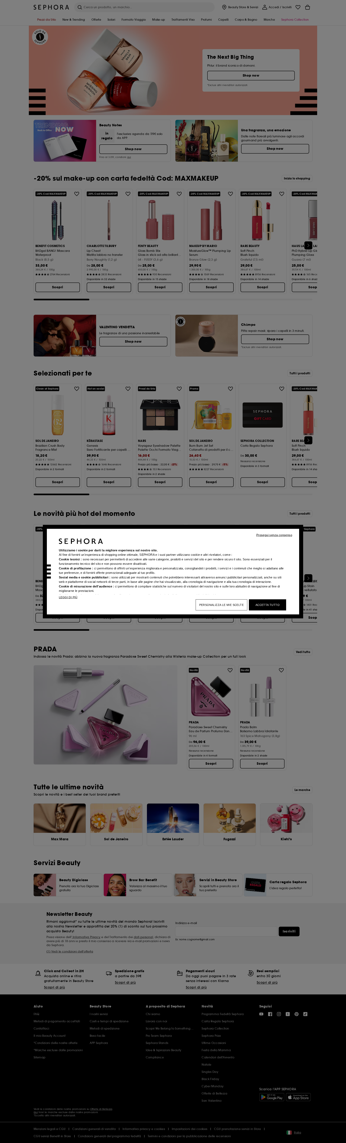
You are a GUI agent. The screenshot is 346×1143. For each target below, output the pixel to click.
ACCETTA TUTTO (267, 604)
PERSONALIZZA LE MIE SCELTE (221, 604)
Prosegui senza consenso (274, 535)
